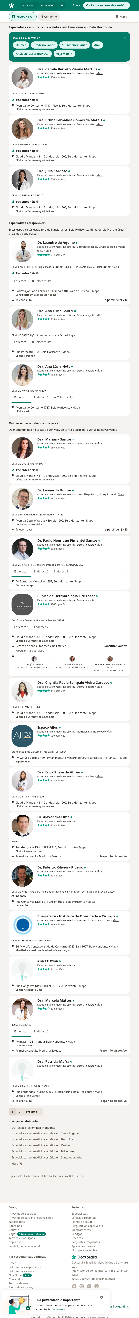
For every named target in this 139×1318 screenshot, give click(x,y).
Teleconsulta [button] (43, 281)
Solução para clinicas (22, 1271)
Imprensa (15, 1242)
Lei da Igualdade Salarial (24, 1246)
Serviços (77, 1234)
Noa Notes (19, 1275)
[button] (124, 38)
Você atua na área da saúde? (105, 5)
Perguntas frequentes (86, 1242)
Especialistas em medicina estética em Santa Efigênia (45, 1133)
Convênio (50, 16)
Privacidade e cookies (22, 1213)
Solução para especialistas (26, 1267)
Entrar (77, 5)
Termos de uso (18, 1283)
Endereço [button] (20, 281)
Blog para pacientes (84, 1250)
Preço (12, 1263)
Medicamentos (81, 1230)
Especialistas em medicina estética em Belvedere (43, 1151)
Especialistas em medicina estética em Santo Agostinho (47, 1157)
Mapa (123, 16)
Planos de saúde (82, 1222)
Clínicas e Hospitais (84, 1218)
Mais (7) (17, 1163)
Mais (99, 73)
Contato (14, 1230)
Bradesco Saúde (44, 45)
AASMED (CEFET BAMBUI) (32, 54)
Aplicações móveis (83, 1246)
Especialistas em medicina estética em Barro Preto (44, 1139)
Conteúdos (16, 1279)
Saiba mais (58, 1309)
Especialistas (80, 1213)
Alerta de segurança (22, 1287)
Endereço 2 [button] (41, 397)
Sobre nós (15, 1226)
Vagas (27, 1234)
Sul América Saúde (74, 45)
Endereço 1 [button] (21, 397)
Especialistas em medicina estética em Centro (41, 1145)
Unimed (21, 45)
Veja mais (62, 54)
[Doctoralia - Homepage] (13, 5)
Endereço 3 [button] (61, 571)
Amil (97, 45)
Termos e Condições (22, 1238)
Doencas (77, 1238)
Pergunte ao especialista (87, 1226)
